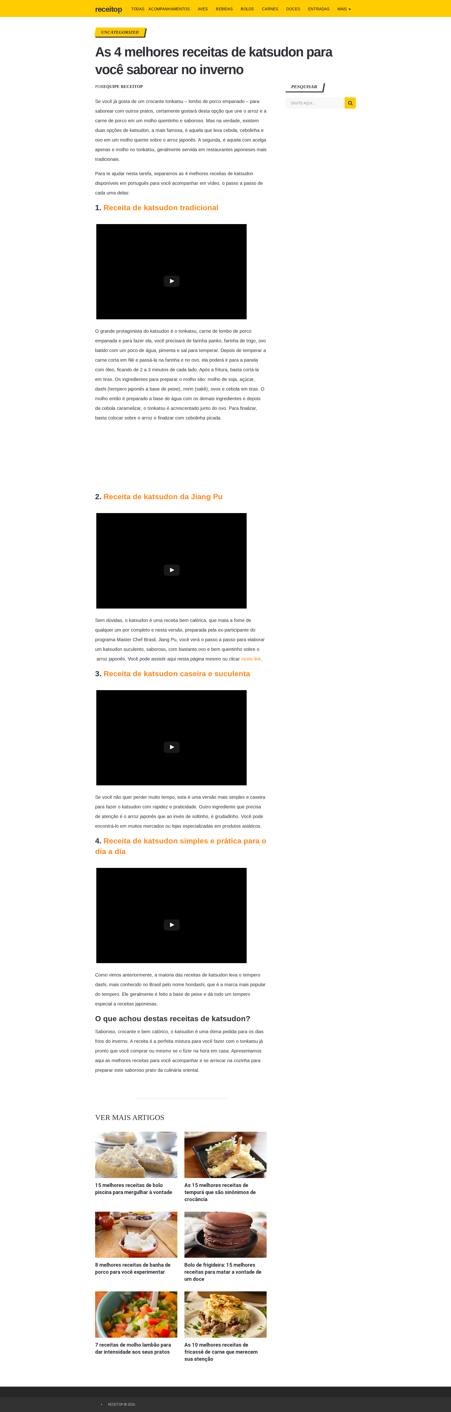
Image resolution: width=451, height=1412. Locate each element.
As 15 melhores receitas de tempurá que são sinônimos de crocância (220, 1192)
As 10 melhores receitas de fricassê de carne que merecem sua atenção (221, 1352)
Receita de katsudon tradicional (161, 207)
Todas (138, 9)
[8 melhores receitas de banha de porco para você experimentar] (136, 1235)
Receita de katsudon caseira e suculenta (177, 673)
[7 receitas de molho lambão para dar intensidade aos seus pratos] (136, 1314)
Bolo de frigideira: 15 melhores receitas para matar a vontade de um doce (222, 1272)
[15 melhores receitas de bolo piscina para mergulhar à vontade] (136, 1155)
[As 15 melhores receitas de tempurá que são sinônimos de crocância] (225, 1155)
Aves (203, 9)
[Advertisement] (130, 456)
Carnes (270, 9)
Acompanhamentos (169, 9)
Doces (293, 9)
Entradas (319, 9)
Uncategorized (120, 32)
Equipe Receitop (123, 86)
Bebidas (224, 9)
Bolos (247, 9)
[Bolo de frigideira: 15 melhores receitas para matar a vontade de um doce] (225, 1235)
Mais (342, 9)
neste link (251, 658)
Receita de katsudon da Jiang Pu (163, 496)
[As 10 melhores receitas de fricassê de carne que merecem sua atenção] (225, 1314)
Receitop (108, 9)
